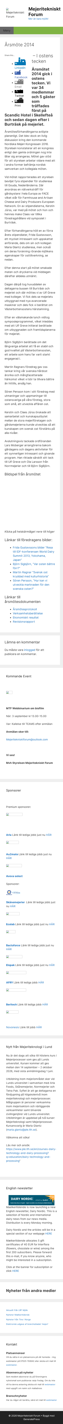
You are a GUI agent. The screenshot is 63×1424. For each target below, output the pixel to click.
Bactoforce (13, 945)
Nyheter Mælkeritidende (18, 1315)
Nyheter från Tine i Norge (18, 1319)
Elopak (10, 965)
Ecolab (10, 924)
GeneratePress (31, 1419)
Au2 (8, 854)
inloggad (29, 649)
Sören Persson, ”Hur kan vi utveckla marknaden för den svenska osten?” (31, 584)
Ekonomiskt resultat (26, 617)
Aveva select (14, 876)
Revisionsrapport (24, 621)
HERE (48, 1233)
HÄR (49, 834)
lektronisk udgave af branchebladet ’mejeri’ (27, 1324)
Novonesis (12, 1027)
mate (14, 854)
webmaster (11, 1365)
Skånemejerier (15, 902)
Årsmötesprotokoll (25, 609)
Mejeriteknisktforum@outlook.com (27, 739)
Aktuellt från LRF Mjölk (17, 1310)
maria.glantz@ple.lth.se (21, 1129)
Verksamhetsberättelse (28, 613)
